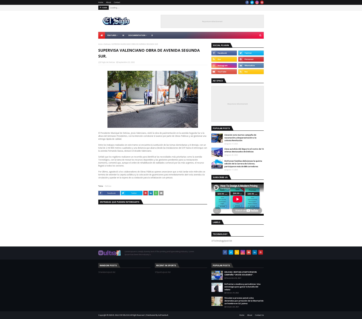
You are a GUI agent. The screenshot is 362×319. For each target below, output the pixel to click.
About (108, 2)
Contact (117, 2)
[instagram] (257, 2)
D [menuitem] (152, 35)
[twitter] (252, 2)
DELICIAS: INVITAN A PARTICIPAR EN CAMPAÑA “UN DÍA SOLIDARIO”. (240, 273)
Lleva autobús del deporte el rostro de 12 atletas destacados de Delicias (244, 150)
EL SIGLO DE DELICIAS (121, 315)
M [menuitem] (123, 35)
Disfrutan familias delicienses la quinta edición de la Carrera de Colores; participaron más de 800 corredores (243, 164)
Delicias (107, 44)
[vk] (251, 65)
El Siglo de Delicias (107, 62)
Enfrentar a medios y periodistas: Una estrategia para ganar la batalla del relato (242, 287)
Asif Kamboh (163, 315)
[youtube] (224, 71)
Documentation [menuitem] (136, 35)
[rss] (224, 59)
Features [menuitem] (111, 35)
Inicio (100, 44)
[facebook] (247, 2)
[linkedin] (254, 252)
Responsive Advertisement (212, 21)
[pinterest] (262, 2)
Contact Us (259, 315)
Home (100, 2)
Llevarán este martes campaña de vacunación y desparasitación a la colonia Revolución (240, 138)
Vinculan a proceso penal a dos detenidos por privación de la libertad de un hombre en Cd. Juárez (243, 301)
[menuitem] (101, 35)
